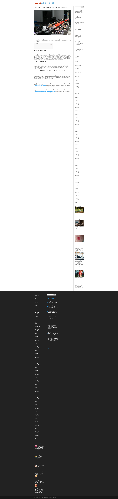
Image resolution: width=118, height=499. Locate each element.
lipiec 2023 (76, 127)
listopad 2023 (77, 121)
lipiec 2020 (76, 178)
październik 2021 (77, 157)
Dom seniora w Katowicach (79, 213)
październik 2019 (77, 181)
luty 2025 (76, 100)
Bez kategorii (77, 61)
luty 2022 (76, 151)
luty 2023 (76, 134)
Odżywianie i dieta (78, 65)
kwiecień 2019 (77, 189)
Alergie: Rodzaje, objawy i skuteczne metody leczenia (41, 446)
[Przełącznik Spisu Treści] (51, 44)
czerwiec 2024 (77, 111)
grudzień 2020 (77, 171)
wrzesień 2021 (77, 158)
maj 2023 (76, 130)
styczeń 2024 (77, 118)
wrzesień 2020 (77, 175)
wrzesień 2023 (77, 124)
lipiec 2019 (76, 185)
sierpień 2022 (37, 378)
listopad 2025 (77, 89)
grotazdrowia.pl (41, 8)
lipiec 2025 (76, 94)
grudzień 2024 (77, 103)
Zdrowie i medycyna (78, 72)
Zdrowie (76, 71)
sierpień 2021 (37, 395)
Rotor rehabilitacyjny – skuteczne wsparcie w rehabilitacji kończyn (78, 261)
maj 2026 (76, 80)
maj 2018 (76, 196)
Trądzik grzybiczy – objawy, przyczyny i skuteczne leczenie (41, 485)
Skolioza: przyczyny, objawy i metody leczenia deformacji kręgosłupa (52, 318)
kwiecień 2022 (77, 148)
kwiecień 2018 (77, 198)
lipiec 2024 (76, 110)
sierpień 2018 (77, 192)
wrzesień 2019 (77, 182)
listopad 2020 (77, 172)
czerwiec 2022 (77, 145)
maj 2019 (76, 188)
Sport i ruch (77, 68)
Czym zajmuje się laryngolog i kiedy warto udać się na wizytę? (79, 25)
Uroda (50, 8)
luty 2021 (76, 168)
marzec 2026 (77, 83)
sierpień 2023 (77, 125)
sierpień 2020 (37, 412)
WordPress (54, 497)
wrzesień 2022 (77, 141)
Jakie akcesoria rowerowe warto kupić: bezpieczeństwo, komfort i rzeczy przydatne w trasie (53, 339)
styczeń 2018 (77, 202)
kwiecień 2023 (77, 131)
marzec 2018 (77, 199)
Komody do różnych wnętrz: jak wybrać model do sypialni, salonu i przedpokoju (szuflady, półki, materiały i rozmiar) (79, 42)
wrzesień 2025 (77, 91)
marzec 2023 (37, 368)
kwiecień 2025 (77, 97)
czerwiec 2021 (77, 162)
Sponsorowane (77, 66)
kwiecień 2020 (77, 179)
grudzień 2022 (77, 137)
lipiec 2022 (76, 144)
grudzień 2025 (77, 87)
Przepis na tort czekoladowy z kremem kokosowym (38, 457)
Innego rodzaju (77, 62)
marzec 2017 (77, 203)
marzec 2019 (77, 191)
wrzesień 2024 (77, 107)
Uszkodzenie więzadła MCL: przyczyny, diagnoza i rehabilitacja (79, 278)
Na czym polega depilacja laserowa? (40, 85)
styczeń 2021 (77, 169)
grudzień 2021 (77, 154)
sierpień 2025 (77, 93)
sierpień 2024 (77, 108)
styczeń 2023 (77, 135)
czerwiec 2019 (77, 186)
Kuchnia (36, 298)
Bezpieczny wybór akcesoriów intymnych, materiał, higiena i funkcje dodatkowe (52, 343)
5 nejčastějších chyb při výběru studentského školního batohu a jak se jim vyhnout (52, 331)
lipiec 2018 (36, 429)
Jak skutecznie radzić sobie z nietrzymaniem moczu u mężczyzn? (79, 19)
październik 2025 (77, 90)
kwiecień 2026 (37, 317)
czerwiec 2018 (77, 195)
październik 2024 (77, 106)
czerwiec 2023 (77, 128)
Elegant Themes (43, 497)
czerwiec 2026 (77, 79)
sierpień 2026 (77, 76)
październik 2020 (77, 174)
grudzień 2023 (77, 120)
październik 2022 (77, 140)
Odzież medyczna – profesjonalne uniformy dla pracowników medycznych (52, 315)
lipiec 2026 (76, 77)
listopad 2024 (77, 104)
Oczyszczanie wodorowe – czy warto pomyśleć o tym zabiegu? (45, 91)
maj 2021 (76, 164)
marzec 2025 (37, 334)
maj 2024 (76, 113)
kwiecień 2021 (77, 165)
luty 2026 (76, 84)
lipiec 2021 (76, 161)
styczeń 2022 (77, 152)
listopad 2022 (77, 138)
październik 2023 (77, 123)
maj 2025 (76, 96)
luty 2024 (76, 117)
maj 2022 (76, 147)
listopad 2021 (77, 155)
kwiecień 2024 (77, 114)
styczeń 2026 (77, 86)
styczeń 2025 (77, 101)
